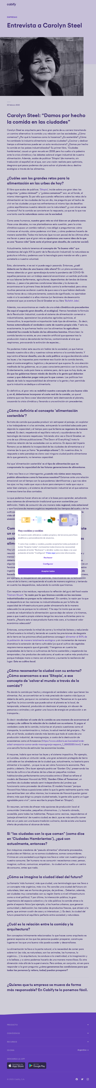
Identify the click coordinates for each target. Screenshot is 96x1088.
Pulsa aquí (50, 553)
